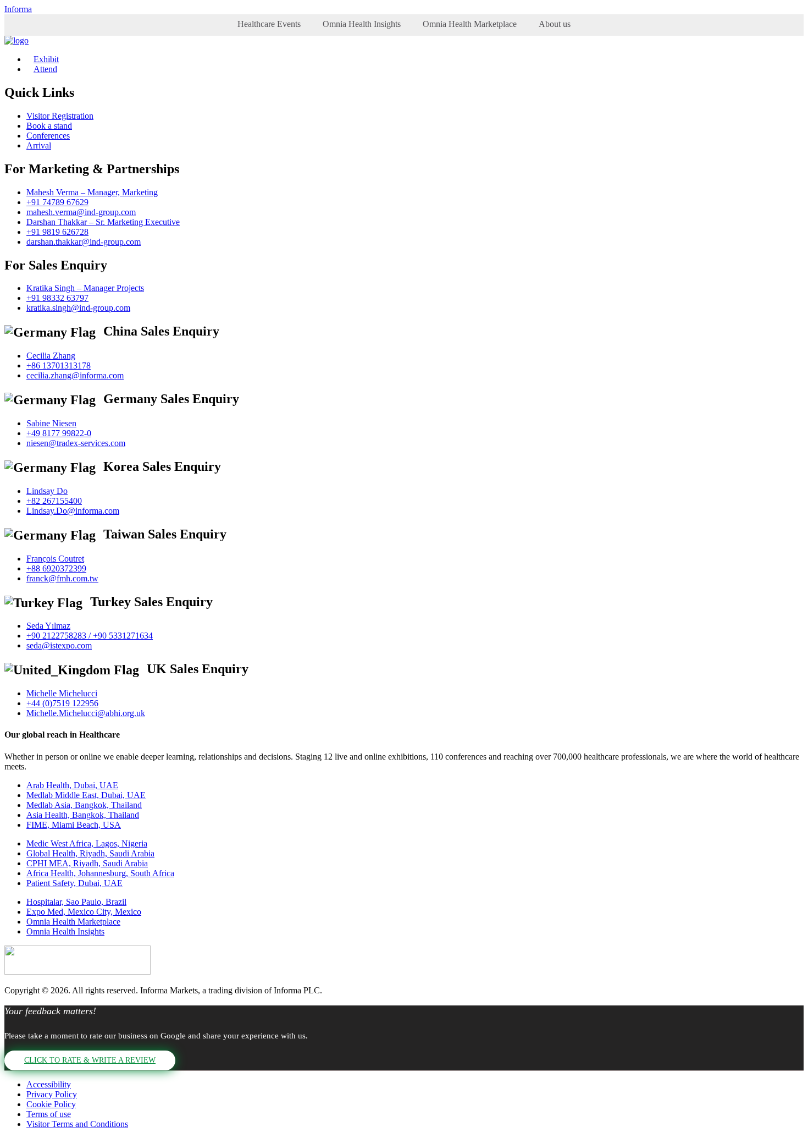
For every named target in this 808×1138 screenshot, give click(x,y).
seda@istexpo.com (59, 645)
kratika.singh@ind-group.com (78, 307)
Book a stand (49, 125)
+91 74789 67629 (57, 202)
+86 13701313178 (58, 365)
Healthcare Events (269, 24)
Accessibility (48, 1084)
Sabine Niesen (51, 423)
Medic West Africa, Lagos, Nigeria (86, 843)
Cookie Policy (51, 1104)
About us (555, 24)
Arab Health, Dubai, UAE (72, 785)
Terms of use (48, 1114)
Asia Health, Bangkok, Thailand (82, 815)
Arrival (38, 145)
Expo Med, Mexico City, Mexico (83, 911)
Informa (18, 9)
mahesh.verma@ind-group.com (81, 212)
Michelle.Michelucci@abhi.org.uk (85, 713)
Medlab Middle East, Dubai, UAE (86, 795)
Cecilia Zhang (50, 355)
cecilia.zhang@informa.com (75, 375)
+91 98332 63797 (57, 298)
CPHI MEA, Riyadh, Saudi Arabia (87, 863)
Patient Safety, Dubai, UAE (74, 883)
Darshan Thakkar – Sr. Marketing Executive (103, 222)
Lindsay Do (47, 491)
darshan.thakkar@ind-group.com (83, 241)
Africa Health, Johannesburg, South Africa (100, 873)
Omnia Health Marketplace (470, 24)
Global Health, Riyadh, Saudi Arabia (90, 853)
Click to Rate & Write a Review (90, 1060)
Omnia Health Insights (362, 24)
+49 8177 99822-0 (58, 433)
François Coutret (55, 558)
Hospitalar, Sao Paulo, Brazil (76, 901)
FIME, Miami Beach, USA (73, 824)
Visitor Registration (59, 115)
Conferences (48, 135)
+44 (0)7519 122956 (62, 703)
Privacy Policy (51, 1094)
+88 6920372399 (56, 568)
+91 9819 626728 (57, 232)
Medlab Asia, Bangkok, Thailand (84, 805)
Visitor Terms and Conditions (77, 1124)
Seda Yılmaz (48, 625)
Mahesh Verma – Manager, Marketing (92, 192)
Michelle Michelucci (61, 693)
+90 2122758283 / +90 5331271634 (89, 635)
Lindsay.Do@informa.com (72, 510)
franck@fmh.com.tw (62, 578)
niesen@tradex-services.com (75, 443)
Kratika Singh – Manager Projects (85, 288)
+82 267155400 (54, 500)
